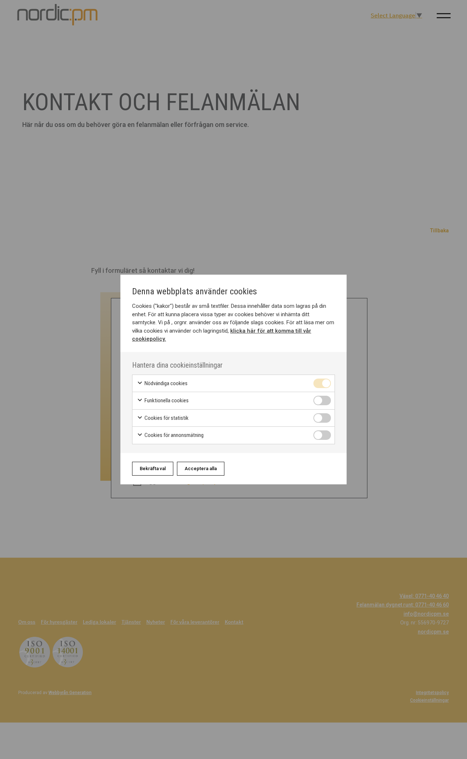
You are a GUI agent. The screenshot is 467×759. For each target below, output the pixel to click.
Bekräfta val (153, 468)
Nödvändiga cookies (165, 383)
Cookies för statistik (166, 418)
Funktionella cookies (166, 400)
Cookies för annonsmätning (173, 435)
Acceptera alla (201, 468)
